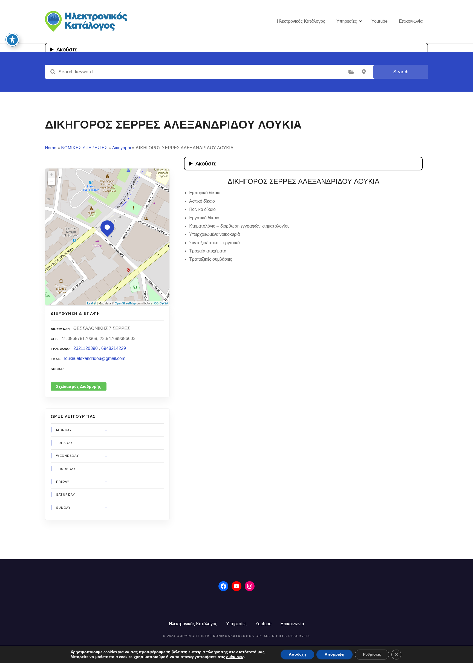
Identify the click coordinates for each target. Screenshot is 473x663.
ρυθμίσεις (235, 657)
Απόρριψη (334, 654)
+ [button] (51, 175)
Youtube (379, 21)
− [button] (51, 182)
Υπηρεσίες (346, 21)
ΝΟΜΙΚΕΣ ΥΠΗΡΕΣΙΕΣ (84, 148)
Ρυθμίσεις (372, 654)
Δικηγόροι (121, 148)
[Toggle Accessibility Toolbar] (12, 39)
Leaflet (91, 303)
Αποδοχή (297, 654)
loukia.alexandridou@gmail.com (94, 358)
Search (400, 71)
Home (50, 148)
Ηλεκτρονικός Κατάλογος (301, 21)
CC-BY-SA (161, 303)
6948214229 (113, 348)
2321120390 (85, 348)
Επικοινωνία (411, 21)
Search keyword (52, 72)
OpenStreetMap (125, 303)
